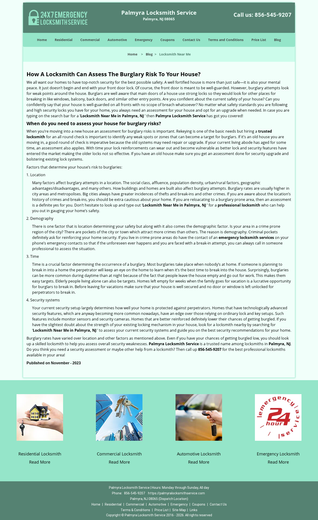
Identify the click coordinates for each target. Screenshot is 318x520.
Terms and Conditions (226, 40)
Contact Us (191, 40)
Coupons (167, 40)
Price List (258, 40)
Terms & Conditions (135, 510)
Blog (277, 40)
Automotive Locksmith (199, 454)
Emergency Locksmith (278, 454)
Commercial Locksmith (119, 454)
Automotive (117, 40)
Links (193, 510)
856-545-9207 (273, 15)
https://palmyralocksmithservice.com (176, 493)
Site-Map (179, 510)
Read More (39, 462)
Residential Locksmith (39, 454)
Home (42, 40)
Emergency (143, 40)
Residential (63, 40)
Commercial (90, 40)
